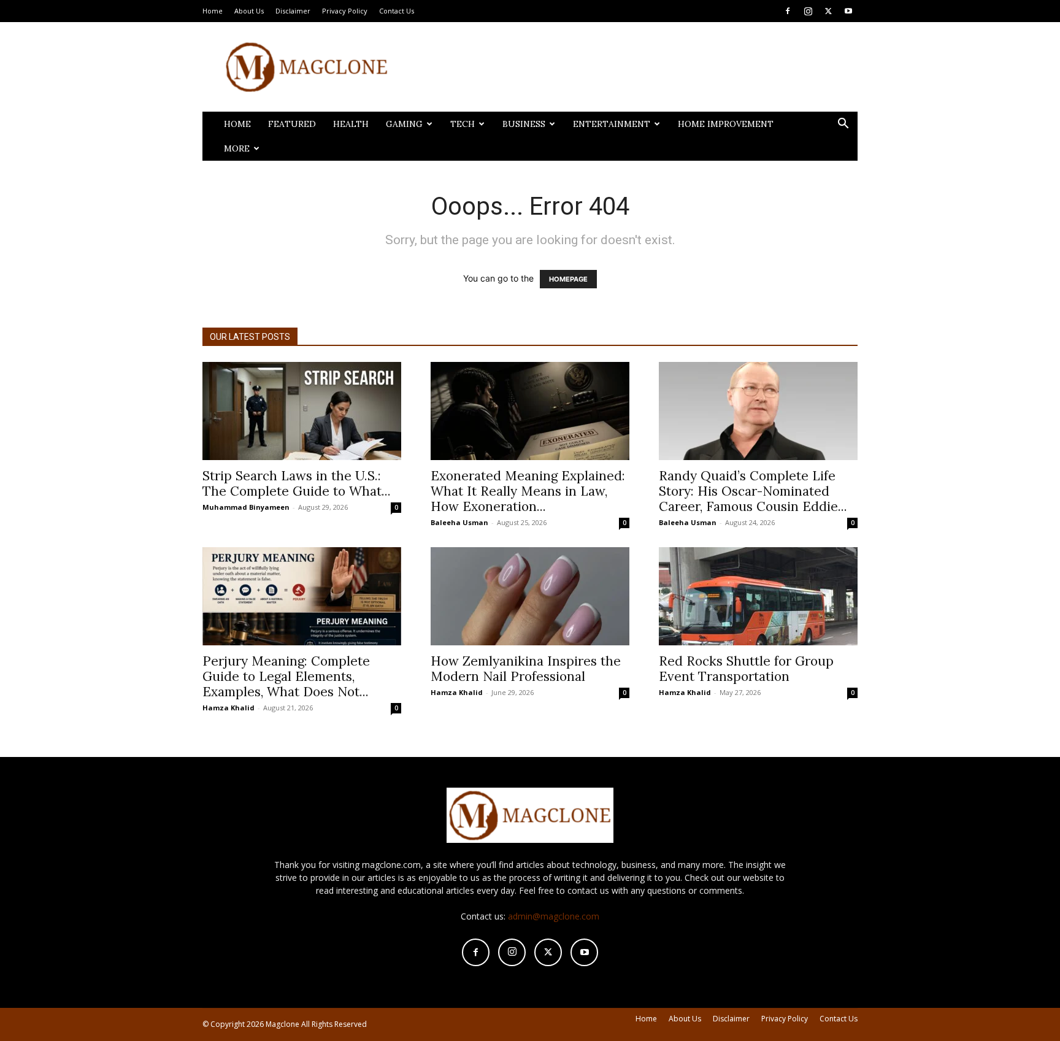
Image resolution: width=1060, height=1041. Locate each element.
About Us (249, 10)
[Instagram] (808, 11)
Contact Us (396, 10)
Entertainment (611, 123)
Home (212, 10)
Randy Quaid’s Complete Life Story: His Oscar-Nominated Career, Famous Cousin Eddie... (753, 491)
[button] (843, 125)
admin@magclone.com (553, 916)
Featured (292, 123)
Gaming (404, 123)
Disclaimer (292, 10)
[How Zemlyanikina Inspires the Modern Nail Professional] (530, 596)
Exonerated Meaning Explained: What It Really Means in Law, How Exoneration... (528, 491)
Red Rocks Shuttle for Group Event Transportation (746, 669)
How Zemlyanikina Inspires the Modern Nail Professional (526, 669)
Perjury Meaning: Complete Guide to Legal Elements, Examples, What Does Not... (286, 676)
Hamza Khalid (228, 707)
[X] (828, 11)
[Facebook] (787, 11)
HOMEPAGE (568, 279)
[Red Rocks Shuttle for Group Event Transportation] (758, 596)
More (237, 148)
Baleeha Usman (459, 522)
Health (351, 123)
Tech (462, 123)
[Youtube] (848, 11)
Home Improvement (726, 123)
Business (523, 123)
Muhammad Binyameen (246, 507)
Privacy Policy (344, 10)
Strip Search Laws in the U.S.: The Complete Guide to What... (296, 483)
